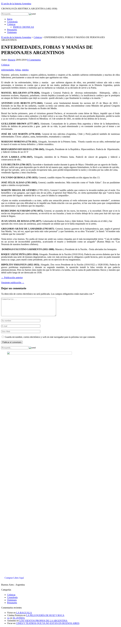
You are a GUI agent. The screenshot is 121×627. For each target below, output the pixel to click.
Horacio (11, 60)
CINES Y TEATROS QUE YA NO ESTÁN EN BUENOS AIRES (47, 623)
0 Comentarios (34, 60)
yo (8, 618)
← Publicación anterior (12, 277)
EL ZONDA (19, 618)
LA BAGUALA (24, 612)
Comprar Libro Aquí (14, 578)
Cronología (12, 21)
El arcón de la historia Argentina (16, 3)
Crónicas (11, 24)
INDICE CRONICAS (23, 27)
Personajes (12, 29)
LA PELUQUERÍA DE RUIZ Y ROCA (45, 615)
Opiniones (12, 32)
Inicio (9, 19)
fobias (18, 70)
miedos (25, 70)
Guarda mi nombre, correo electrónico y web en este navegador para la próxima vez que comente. (50, 337)
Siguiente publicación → (12, 282)
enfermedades (7, 70)
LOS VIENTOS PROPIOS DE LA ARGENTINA (43, 620)
